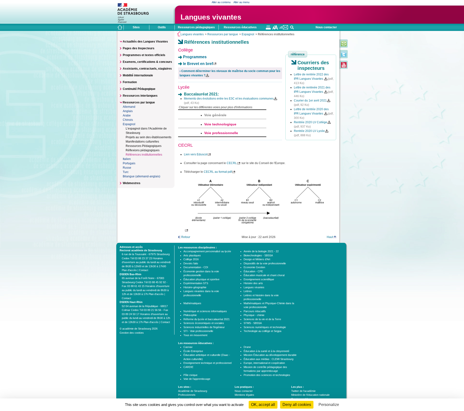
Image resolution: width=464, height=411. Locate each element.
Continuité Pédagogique (139, 89)
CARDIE (188, 367)
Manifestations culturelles (142, 141)
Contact (143, 270)
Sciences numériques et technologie (265, 327)
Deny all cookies (297, 405)
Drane (247, 347)
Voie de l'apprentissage (196, 378)
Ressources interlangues (140, 95)
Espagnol (248, 34)
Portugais (129, 163)
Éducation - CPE (253, 271)
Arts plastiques (192, 255)
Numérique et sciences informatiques (205, 311)
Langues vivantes (211, 17)
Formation (130, 82)
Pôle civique (190, 375)
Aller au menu (241, 2)
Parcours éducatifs (255, 311)
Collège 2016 (191, 259)
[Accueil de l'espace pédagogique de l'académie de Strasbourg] (119, 27)
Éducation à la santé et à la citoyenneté (266, 351)
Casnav (188, 347)
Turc (126, 172)
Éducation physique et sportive (201, 279)
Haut (330, 237)
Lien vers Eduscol (195, 154)
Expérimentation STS (195, 283)
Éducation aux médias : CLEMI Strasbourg (268, 359)
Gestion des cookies (132, 332)
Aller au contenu (221, 2)
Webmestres (131, 183)
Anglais (128, 111)
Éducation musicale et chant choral (264, 275)
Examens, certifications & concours (147, 62)
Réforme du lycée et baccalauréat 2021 (206, 319)
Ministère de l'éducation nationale (310, 394)
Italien (127, 159)
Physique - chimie (254, 315)
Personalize (329, 405)
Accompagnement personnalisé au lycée (207, 251)
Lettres (248, 291)
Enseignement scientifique (259, 279)
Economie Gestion (254, 267)
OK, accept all (263, 405)
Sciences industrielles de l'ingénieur (204, 327)
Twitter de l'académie (303, 390)
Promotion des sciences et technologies (267, 375)
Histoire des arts (253, 283)
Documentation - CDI (195, 267)
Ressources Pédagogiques (143, 146)
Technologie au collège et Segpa (262, 331)
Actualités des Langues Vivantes (145, 41)
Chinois (128, 120)
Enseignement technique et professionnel (207, 362)
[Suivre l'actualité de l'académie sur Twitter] (344, 56)
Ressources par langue (222, 34)
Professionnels (187, 394)
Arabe (127, 115)
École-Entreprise (193, 351)
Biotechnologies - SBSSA (258, 255)
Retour (185, 237)
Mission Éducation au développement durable (270, 354)
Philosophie (190, 315)
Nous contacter (326, 27)
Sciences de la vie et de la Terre (262, 319)
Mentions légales (244, 394)
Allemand (129, 106)
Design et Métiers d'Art (257, 259)
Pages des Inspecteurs (138, 48)
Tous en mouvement (195, 335)
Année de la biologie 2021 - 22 (261, 251)
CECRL (232, 163)
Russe (127, 167)
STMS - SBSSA (253, 323)
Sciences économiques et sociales (203, 323)
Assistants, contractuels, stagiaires (147, 68)
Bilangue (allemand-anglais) (141, 176)
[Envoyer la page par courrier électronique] (283, 28)
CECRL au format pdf (218, 171)
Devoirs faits (190, 263)
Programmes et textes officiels (144, 55)
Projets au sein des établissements (148, 137)
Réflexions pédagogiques (143, 150)
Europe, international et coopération (264, 362)
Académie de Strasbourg (192, 390)
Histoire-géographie (194, 287)
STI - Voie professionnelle (198, 331)
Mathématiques (192, 303)
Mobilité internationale (138, 75)
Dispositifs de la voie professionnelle (265, 263)
